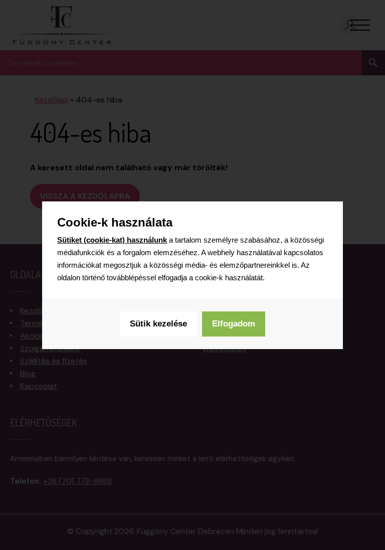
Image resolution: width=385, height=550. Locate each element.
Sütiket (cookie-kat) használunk (112, 240)
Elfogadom (233, 323)
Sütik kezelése (158, 323)
